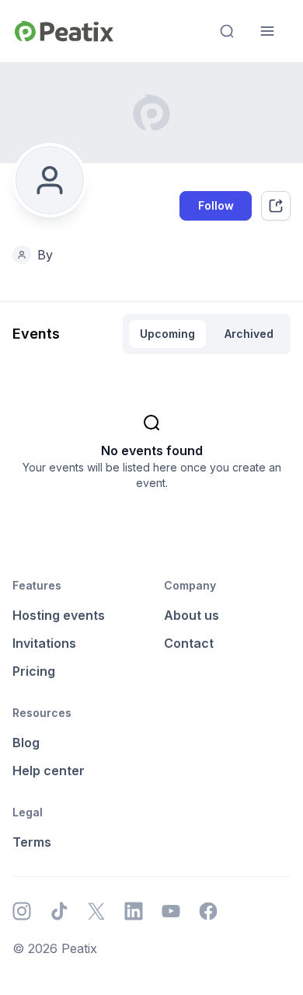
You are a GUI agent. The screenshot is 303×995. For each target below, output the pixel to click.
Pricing (33, 671)
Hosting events (58, 615)
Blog (26, 742)
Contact (189, 643)
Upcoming (167, 333)
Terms (31, 842)
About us (191, 615)
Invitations (44, 643)
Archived (249, 333)
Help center (48, 770)
